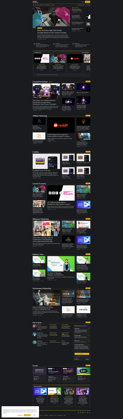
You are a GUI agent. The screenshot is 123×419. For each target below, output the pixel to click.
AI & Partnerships (53, 340)
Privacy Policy (77, 357)
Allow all (27, 415)
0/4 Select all (77, 359)
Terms (55, 415)
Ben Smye (54, 403)
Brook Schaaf (36, 267)
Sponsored (40, 396)
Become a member (85, 52)
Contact (64, 415)
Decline (34, 415)
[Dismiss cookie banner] (37, 408)
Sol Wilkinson (39, 341)
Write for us (41, 415)
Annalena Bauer (80, 270)
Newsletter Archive (75, 7)
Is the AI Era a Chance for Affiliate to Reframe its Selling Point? (65, 343)
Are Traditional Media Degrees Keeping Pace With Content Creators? (54, 327)
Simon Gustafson (36, 280)
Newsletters (46, 415)
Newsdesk (74, 24)
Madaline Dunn (75, 12)
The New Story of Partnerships (55, 342)
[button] (48, 5)
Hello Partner (37, 417)
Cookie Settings (59, 415)
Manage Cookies (19, 415)
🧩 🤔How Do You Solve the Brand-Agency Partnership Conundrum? (66, 335)
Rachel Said (50, 279)
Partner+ (63, 340)
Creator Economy (42, 64)
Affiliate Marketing (74, 64)
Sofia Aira (39, 39)
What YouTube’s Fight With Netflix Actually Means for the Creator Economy (66, 327)
